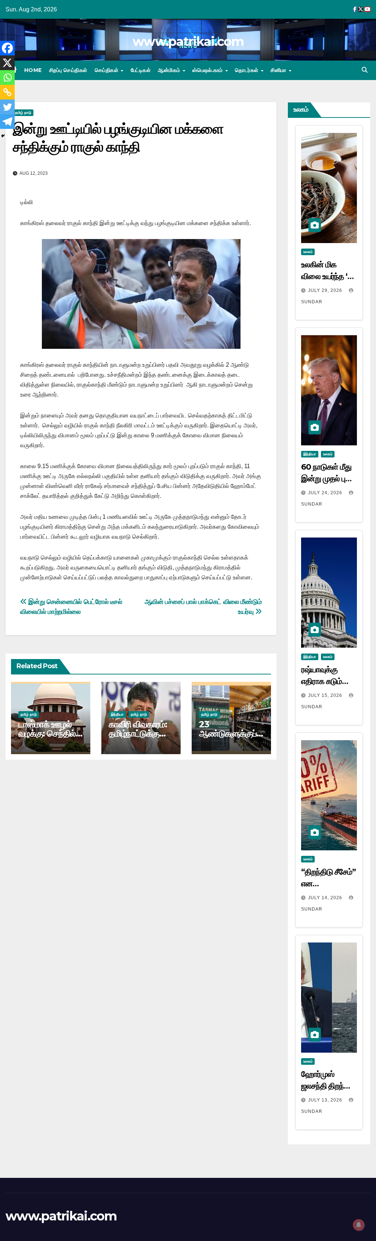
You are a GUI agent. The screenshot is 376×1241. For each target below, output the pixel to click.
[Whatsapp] (7, 77)
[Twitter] (7, 107)
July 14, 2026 (326, 897)
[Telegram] (7, 121)
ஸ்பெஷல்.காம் (208, 70)
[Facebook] (7, 48)
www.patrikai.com (188, 41)
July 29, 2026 (326, 290)
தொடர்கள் (247, 70)
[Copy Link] (7, 92)
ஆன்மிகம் (170, 70)
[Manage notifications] (359, 1225)
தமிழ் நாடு (23, 113)
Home (33, 70)
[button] (365, 70)
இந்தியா (117, 714)
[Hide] (3, 136)
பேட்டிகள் (141, 70)
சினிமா (279, 70)
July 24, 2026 (326, 492)
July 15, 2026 (326, 695)
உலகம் (307, 252)
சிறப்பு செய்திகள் (68, 70)
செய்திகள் (107, 70)
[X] (7, 62)
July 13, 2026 (326, 1100)
